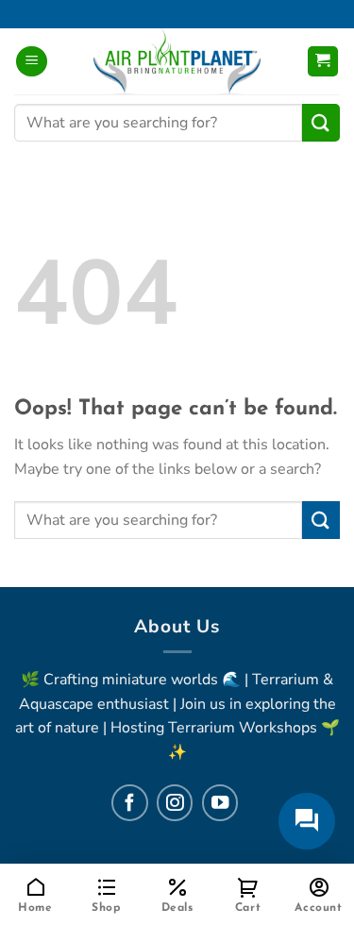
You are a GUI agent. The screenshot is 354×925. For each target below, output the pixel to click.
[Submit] (321, 122)
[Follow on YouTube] (220, 802)
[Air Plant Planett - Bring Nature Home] (177, 61)
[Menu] (31, 61)
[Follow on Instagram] (175, 802)
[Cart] (323, 61)
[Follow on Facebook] (129, 802)
